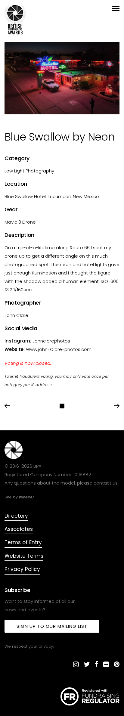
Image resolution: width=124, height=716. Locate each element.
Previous (8, 406)
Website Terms (24, 555)
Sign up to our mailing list (52, 626)
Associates (19, 529)
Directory (16, 515)
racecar (26, 496)
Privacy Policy (22, 569)
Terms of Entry (23, 542)
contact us (106, 483)
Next (116, 406)
